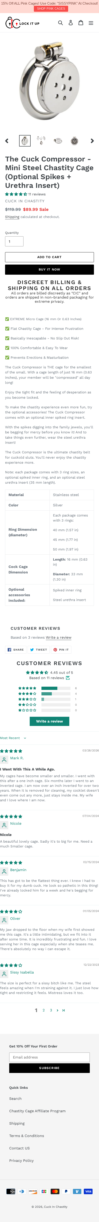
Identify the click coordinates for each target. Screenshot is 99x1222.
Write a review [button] (49, 721)
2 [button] (44, 1010)
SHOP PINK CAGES (51, 8)
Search (15, 1098)
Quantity (12, 232)
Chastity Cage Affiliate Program (37, 1111)
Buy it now (49, 269)
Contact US (19, 1148)
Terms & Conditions (26, 1136)
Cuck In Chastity (55, 1206)
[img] (11, 751)
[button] (16, 194)
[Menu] (91, 22)
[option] (25, 141)
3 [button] (51, 1010)
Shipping (12, 217)
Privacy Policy (21, 1160)
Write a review (58, 637)
